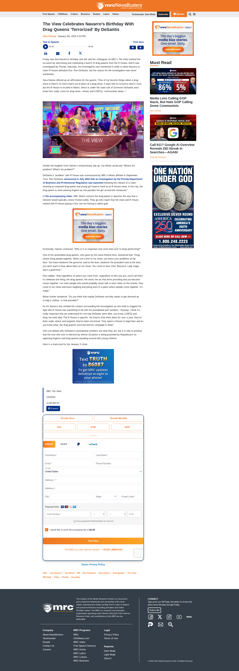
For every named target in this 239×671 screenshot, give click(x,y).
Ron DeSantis (89, 573)
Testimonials (138, 14)
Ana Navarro (56, 573)
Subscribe (163, 14)
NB (78, 573)
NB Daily (47, 577)
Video (56, 577)
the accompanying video (58, 196)
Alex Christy (49, 36)
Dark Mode (150, 14)
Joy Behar (69, 573)
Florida (65, 577)
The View (131, 573)
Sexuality (75, 577)
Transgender (119, 573)
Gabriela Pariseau (158, 157)
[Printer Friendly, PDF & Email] (58, 53)
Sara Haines (104, 573)
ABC (45, 573)
